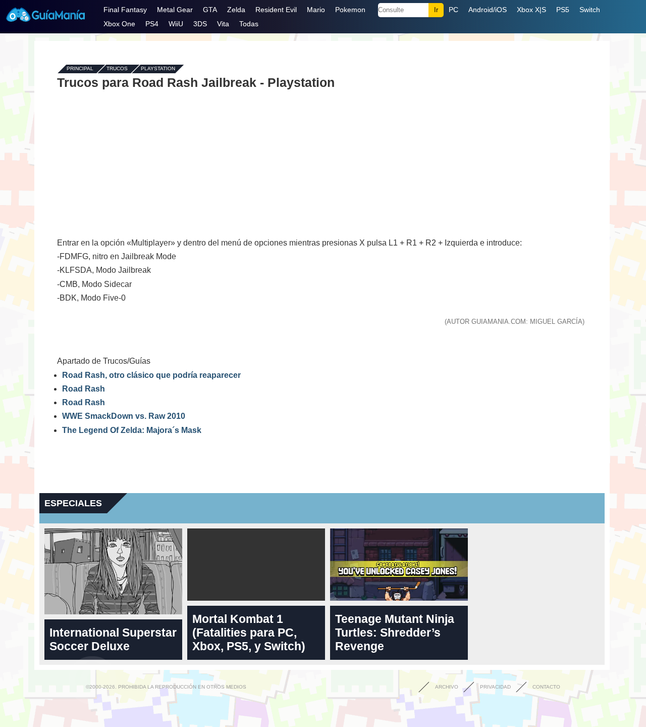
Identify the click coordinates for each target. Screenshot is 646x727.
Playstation (158, 69)
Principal (80, 69)
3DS (200, 24)
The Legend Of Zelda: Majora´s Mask (131, 430)
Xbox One (119, 24)
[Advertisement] (322, 163)
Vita (223, 24)
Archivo (446, 687)
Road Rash (83, 388)
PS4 (151, 24)
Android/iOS (487, 10)
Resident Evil (276, 10)
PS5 (562, 10)
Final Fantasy (125, 10)
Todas (248, 24)
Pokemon (350, 10)
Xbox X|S (531, 10)
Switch (589, 10)
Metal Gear (175, 10)
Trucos (117, 69)
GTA (210, 10)
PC (453, 10)
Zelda (236, 10)
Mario (316, 10)
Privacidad (495, 687)
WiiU (176, 24)
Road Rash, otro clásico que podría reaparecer (151, 375)
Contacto (546, 687)
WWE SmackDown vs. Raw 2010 (123, 416)
